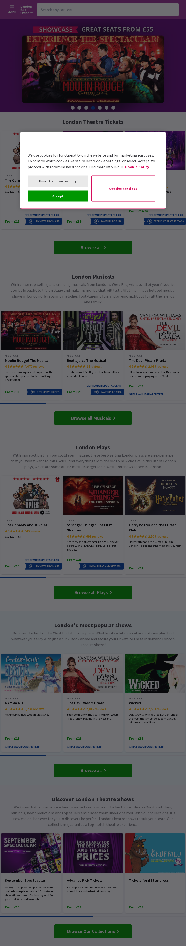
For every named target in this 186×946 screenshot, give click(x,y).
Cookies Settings (123, 188)
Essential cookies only (58, 181)
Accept (58, 196)
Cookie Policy (137, 166)
